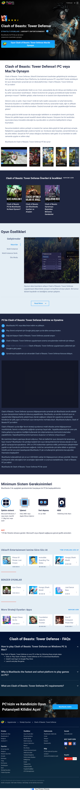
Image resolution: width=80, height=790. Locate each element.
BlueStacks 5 (5, 736)
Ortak (45, 736)
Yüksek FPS (27, 764)
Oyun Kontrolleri (28, 734)
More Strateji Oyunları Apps (16, 609)
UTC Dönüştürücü (29, 771)
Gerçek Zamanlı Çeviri (30, 750)
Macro (25, 745)
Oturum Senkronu (29, 743)
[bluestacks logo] (8, 3)
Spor (2, 768)
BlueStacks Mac (5, 734)
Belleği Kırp (27, 759)
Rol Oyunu (4, 763)
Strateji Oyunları (10, 31)
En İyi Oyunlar (5, 749)
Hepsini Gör (68, 178)
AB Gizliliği (25, 782)
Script (25, 762)
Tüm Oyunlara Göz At (69, 550)
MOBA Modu (27, 738)
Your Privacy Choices (42, 789)
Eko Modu (26, 748)
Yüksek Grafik (28, 766)
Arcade (3, 756)
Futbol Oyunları (5, 772)
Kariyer (46, 741)
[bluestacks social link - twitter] (65, 747)
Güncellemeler (68, 734)
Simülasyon (4, 765)
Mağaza (3, 738)
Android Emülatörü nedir (51, 756)
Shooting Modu (28, 736)
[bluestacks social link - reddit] (70, 743)
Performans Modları (29, 757)
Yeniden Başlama (29, 755)
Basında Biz (47, 743)
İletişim (46, 738)
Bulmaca (3, 758)
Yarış (2, 761)
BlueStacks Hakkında (50, 734)
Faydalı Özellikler (28, 769)
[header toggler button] (77, 3)
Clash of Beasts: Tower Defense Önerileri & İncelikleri (34, 178)
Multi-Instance (28, 741)
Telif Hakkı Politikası (16, 782)
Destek (66, 731)
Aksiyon (3, 751)
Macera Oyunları (6, 753)
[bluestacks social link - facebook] (74, 743)
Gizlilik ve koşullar (5, 782)
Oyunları (4, 746)
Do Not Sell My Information (36, 782)
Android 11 (4, 741)
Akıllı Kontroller (28, 752)
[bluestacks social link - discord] (65, 743)
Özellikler (27, 731)
